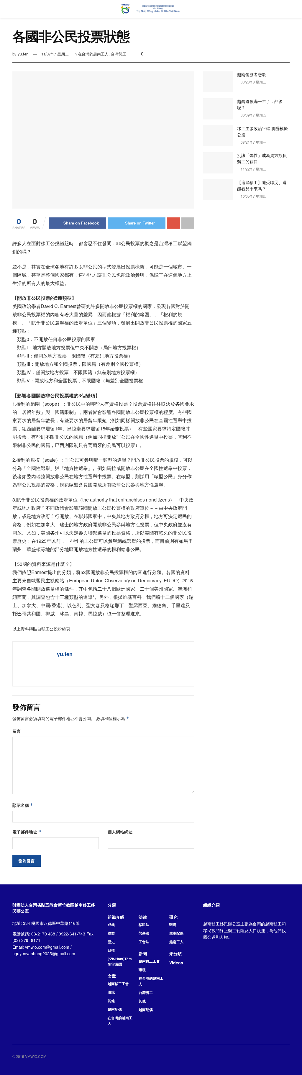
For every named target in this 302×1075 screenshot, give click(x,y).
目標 (111, 950)
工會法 (144, 941)
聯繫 (111, 933)
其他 (111, 1000)
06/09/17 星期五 (253, 114)
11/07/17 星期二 (55, 54)
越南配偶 (115, 1009)
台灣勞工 (118, 54)
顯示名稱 (22, 805)
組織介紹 (116, 917)
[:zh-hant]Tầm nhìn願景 (120, 961)
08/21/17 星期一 (253, 142)
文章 (112, 976)
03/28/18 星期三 (253, 81)
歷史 (111, 941)
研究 (173, 917)
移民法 (144, 924)
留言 (16, 731)
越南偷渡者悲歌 (251, 74)
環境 (111, 992)
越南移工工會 (118, 983)
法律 (143, 917)
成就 (111, 924)
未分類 (175, 953)
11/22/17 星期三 (253, 168)
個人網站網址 (120, 832)
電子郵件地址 (26, 832)
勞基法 (144, 933)
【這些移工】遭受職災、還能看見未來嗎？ (262, 185)
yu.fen (23, 54)
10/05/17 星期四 (253, 196)
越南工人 (176, 941)
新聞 (143, 953)
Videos (176, 963)
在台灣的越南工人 (93, 54)
